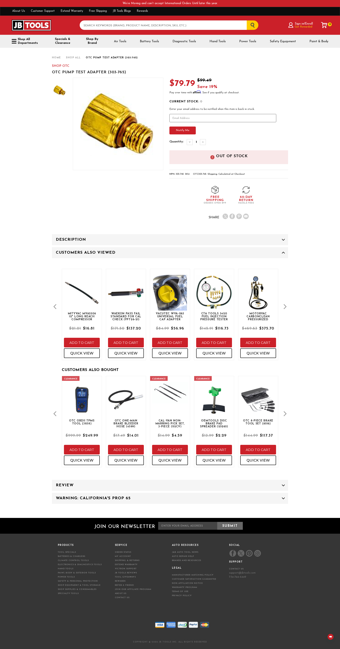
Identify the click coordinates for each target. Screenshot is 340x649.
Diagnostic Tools (184, 41)
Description (71, 240)
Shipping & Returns (127, 560)
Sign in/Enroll (304, 23)
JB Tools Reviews (126, 573)
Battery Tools (149, 41)
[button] (55, 306)
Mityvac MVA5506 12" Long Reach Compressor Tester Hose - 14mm (82, 316)
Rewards (142, 11)
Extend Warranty (72, 11)
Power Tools (247, 41)
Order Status (123, 552)
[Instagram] (257, 553)
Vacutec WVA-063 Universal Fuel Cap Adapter (170, 316)
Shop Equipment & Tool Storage (79, 585)
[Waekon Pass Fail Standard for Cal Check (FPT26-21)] (126, 296)
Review (65, 485)
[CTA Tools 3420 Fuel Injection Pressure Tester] (214, 295)
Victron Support (126, 569)
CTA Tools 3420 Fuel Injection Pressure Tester (214, 316)
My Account (123, 556)
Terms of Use (180, 591)
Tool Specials (67, 552)
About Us (18, 11)
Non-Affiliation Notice (187, 583)
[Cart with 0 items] (324, 25)
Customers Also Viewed (85, 253)
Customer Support (43, 11)
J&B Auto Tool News (185, 552)
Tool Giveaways (125, 577)
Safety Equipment (283, 41)
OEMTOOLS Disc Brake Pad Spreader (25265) (214, 423)
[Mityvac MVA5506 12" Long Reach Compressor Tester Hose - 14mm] (82, 296)
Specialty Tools (68, 593)
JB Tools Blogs (122, 11)
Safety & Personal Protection (78, 581)
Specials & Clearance (62, 41)
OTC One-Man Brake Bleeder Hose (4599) (126, 423)
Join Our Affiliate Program (133, 589)
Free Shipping (98, 11)
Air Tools (120, 41)
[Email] (246, 216)
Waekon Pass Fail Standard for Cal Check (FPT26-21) (126, 316)
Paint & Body (319, 41)
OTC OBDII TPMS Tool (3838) (82, 422)
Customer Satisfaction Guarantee (194, 579)
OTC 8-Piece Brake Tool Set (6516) (258, 422)
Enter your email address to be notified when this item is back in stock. (212, 109)
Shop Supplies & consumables (77, 589)
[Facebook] (232, 216)
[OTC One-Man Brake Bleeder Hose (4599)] (126, 403)
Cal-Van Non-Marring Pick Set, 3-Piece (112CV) (170, 423)
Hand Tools (218, 41)
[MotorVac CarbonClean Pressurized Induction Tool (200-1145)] (258, 296)
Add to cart (81, 343)
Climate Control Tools (73, 560)
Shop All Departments (28, 41)
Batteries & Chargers (71, 556)
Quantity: (176, 141)
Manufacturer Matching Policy (193, 575)
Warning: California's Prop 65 (93, 498)
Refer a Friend (124, 585)
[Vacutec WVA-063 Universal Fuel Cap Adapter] (170, 296)
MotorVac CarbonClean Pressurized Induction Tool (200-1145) (258, 316)
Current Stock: (185, 101)
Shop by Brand (92, 41)
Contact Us (122, 598)
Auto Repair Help (183, 556)
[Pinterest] (239, 216)
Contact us (236, 569)
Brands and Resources (186, 560)
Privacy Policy (182, 596)
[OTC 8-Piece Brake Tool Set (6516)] (258, 403)
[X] (225, 216)
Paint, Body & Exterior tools (77, 573)
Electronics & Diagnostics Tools (80, 565)
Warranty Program (184, 587)
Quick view (81, 353)
